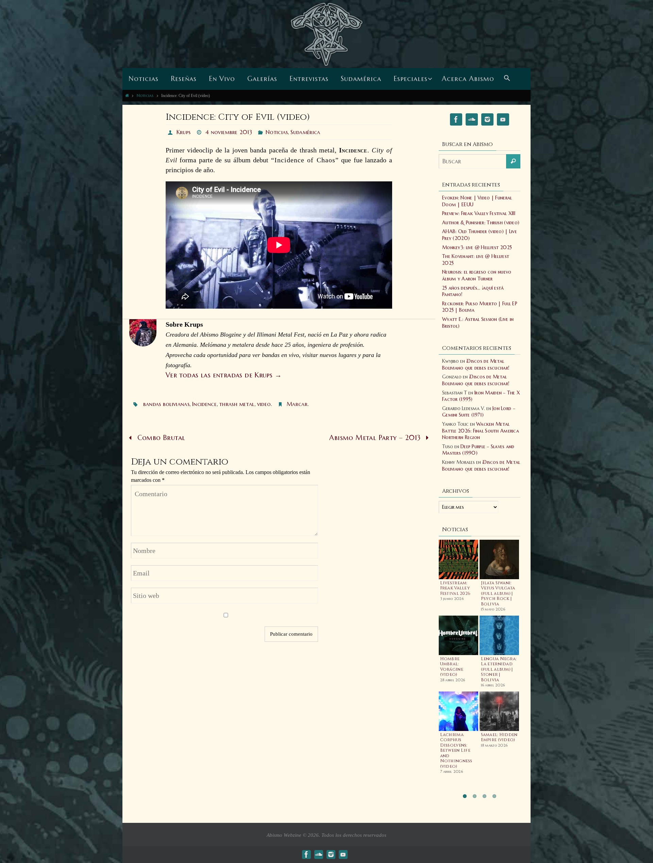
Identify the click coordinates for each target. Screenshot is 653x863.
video (264, 404)
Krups (184, 132)
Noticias (145, 95)
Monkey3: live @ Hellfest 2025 (477, 247)
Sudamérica (305, 132)
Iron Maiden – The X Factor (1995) (481, 396)
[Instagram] (487, 120)
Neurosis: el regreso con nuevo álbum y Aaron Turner (476, 275)
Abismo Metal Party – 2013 (375, 438)
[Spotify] (472, 120)
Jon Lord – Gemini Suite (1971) (478, 411)
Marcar (297, 404)
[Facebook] (456, 120)
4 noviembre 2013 (228, 132)
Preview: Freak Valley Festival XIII (478, 213)
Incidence (204, 404)
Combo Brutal (160, 438)
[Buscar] (513, 161)
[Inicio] (127, 95)
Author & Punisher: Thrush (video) (480, 222)
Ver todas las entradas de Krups (224, 375)
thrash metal (236, 404)
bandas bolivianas (166, 404)
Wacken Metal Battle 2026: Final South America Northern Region (480, 430)
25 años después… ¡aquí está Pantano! (473, 291)
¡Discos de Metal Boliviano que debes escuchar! (475, 364)
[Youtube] (503, 120)
